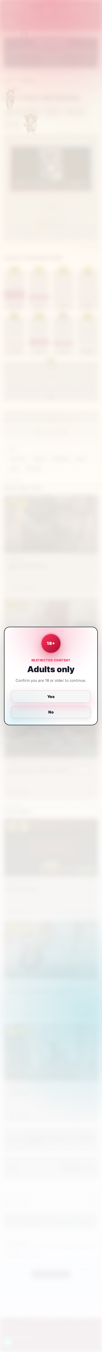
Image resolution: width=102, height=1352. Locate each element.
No (51, 712)
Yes (51, 696)
